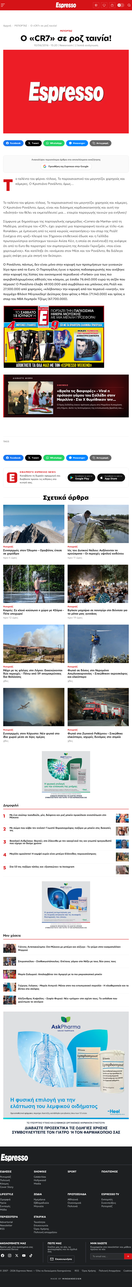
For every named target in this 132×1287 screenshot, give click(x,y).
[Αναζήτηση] (129, 5)
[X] (16, 1255)
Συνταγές (5, 1206)
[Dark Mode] (120, 5)
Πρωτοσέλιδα (77, 1194)
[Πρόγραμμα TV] (104, 5)
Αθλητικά (73, 1199)
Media (37, 1183)
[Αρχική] (14, 1157)
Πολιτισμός (109, 1171)
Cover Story (6, 1186)
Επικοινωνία (41, 1225)
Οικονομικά (74, 1202)
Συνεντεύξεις (108, 1202)
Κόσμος (4, 1183)
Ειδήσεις (5, 1171)
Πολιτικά (73, 1206)
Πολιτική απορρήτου (45, 1232)
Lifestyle (6, 1194)
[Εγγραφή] (128, 1256)
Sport (72, 1171)
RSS (2, 1228)
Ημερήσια (39, 1199)
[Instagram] (9, 1255)
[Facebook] (2, 1255)
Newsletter (6, 1225)
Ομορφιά (5, 1199)
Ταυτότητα (39, 1222)
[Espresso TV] (112, 5)
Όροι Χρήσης (41, 1228)
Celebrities (40, 1176)
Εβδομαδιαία (41, 1202)
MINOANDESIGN (71, 1278)
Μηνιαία (39, 1206)
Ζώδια (38, 1194)
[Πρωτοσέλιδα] (96, 5)
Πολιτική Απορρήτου (110, 1271)
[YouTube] (23, 1255)
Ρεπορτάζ (5, 1176)
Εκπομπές (107, 1199)
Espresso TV (110, 1194)
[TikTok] (30, 1255)
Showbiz (40, 1171)
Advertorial (6, 1222)
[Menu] (3, 5)
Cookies (127, 1271)
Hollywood (40, 1180)
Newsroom (66, 45)
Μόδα (3, 1209)
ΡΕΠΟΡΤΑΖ (66, 31)
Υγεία (3, 1202)
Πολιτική (5, 1180)
